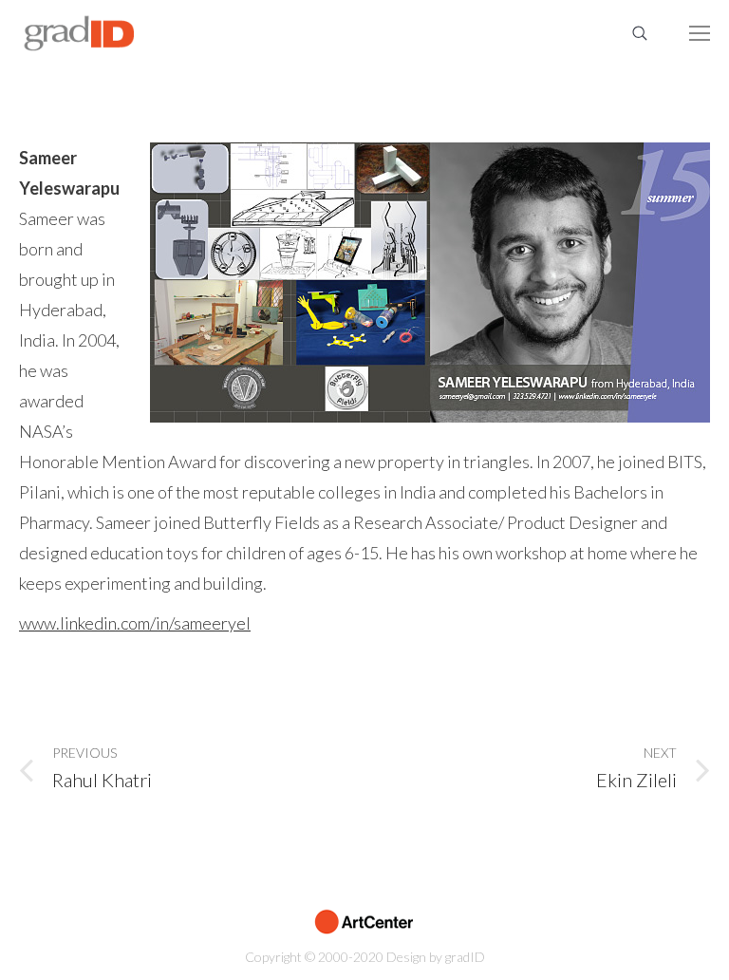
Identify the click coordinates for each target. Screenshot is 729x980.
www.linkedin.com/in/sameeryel (135, 622)
